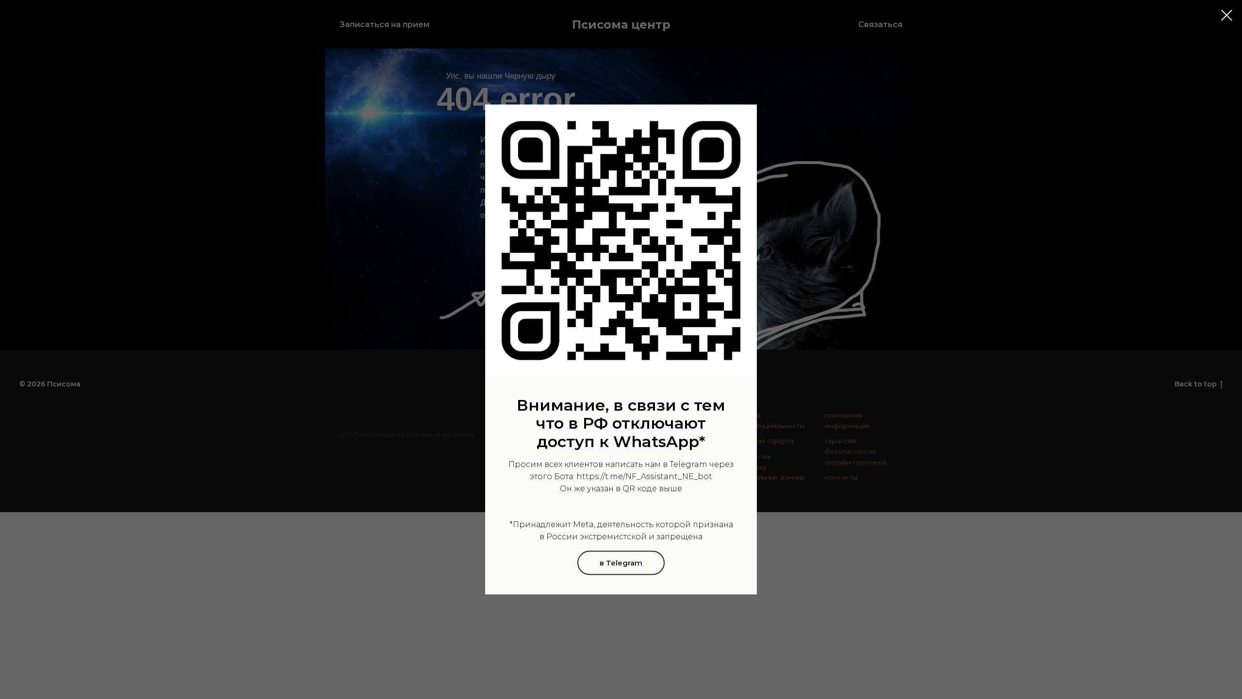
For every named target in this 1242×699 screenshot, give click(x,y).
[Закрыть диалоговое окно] (1226, 15)
